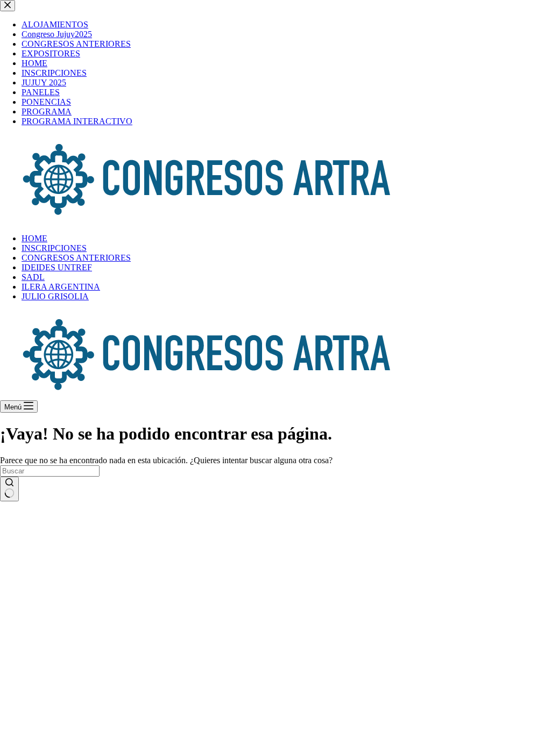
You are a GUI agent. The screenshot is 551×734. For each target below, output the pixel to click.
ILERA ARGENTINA (61, 286)
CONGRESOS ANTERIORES (76, 257)
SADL (33, 277)
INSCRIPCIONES (54, 248)
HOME (34, 238)
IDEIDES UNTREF (57, 267)
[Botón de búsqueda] (9, 489)
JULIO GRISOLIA (55, 296)
